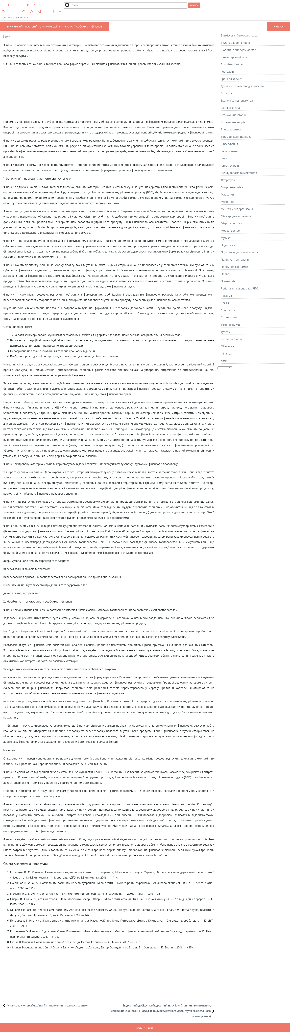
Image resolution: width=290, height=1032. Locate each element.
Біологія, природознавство (238, 50)
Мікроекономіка (231, 223)
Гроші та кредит (231, 79)
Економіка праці (231, 108)
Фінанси (226, 353)
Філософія (227, 346)
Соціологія (228, 310)
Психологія (228, 281)
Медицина (227, 202)
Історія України (230, 165)
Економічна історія (233, 115)
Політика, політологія (235, 259)
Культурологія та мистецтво (239, 173)
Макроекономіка (232, 187)
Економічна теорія (233, 122)
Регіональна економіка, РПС (239, 288)
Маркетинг (228, 194)
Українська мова (232, 339)
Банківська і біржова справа (239, 35)
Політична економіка (235, 267)
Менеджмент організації (237, 209)
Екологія (226, 93)
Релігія (225, 303)
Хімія (224, 361)
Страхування (229, 317)
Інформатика (229, 151)
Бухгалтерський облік (235, 57)
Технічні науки (230, 324)
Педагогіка (228, 245)
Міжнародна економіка (236, 216)
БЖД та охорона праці (235, 43)
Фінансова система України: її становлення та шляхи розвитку (47, 1005)
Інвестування (229, 144)
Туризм (225, 332)
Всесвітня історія (232, 64)
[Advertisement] (108, 92)
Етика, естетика (231, 129)
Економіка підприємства (237, 100)
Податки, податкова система (239, 252)
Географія (227, 71)
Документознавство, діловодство (242, 86)
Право (225, 274)
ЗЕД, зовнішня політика (236, 137)
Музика (225, 238)
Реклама (226, 296)
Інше (224, 158)
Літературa (228, 180)
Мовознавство (230, 230)
